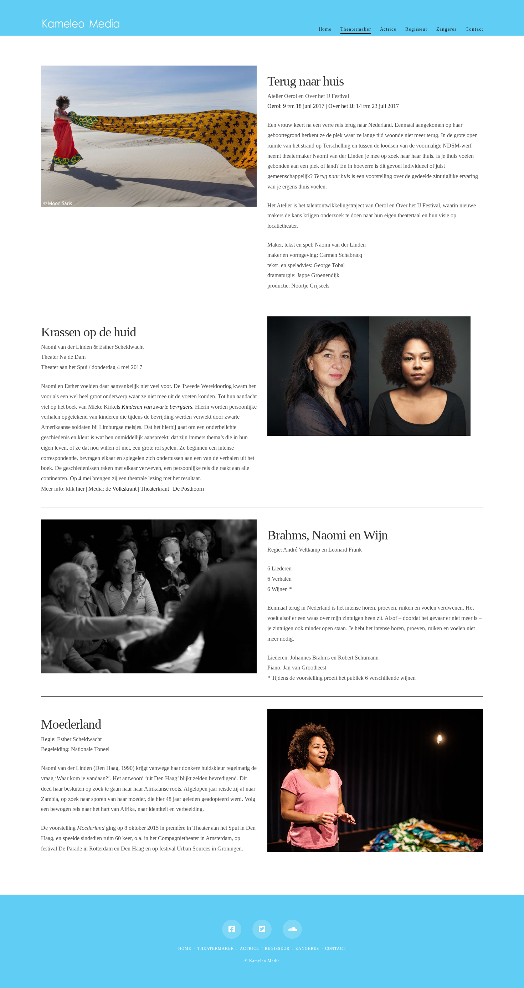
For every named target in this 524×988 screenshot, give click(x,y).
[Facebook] (231, 929)
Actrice (249, 948)
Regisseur (277, 948)
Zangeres (307, 948)
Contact (335, 948)
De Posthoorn (188, 489)
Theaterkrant (154, 489)
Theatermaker (215, 948)
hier (80, 489)
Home (184, 948)
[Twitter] (262, 929)
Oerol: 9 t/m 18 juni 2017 (295, 106)
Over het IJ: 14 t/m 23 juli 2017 (363, 106)
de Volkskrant (121, 489)
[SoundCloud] (292, 929)
